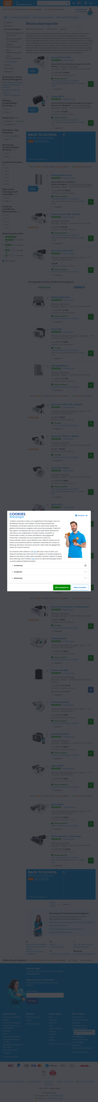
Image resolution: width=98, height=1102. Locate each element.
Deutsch (81, 515)
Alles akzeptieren (62, 587)
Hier (33, 559)
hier (35, 551)
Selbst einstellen (80, 587)
